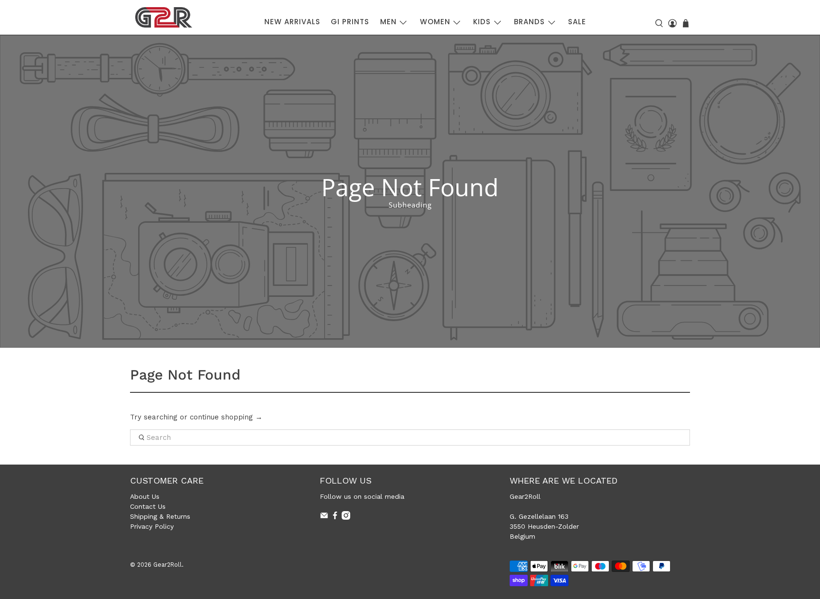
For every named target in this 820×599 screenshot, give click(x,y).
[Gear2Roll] (163, 17)
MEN (388, 22)
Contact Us (148, 506)
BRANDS (529, 22)
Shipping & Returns (160, 516)
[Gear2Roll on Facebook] (335, 517)
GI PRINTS (350, 22)
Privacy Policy (152, 526)
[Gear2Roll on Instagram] (346, 517)
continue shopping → (226, 417)
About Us (144, 496)
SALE (577, 22)
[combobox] (410, 437)
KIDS (482, 22)
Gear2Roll (167, 564)
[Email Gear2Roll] (324, 517)
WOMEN (435, 22)
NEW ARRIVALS (292, 22)
